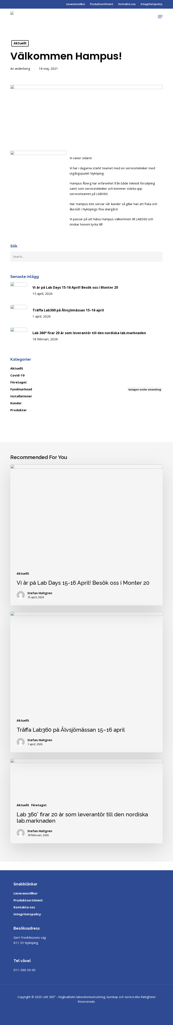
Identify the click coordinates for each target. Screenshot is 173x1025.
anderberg (22, 68)
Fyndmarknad (85, 389)
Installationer (21, 396)
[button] (160, 17)
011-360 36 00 (24, 970)
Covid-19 (17, 375)
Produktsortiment (28, 900)
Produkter (18, 410)
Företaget (18, 382)
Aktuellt (20, 43)
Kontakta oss (24, 907)
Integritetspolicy (27, 914)
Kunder (16, 403)
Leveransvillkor (26, 893)
